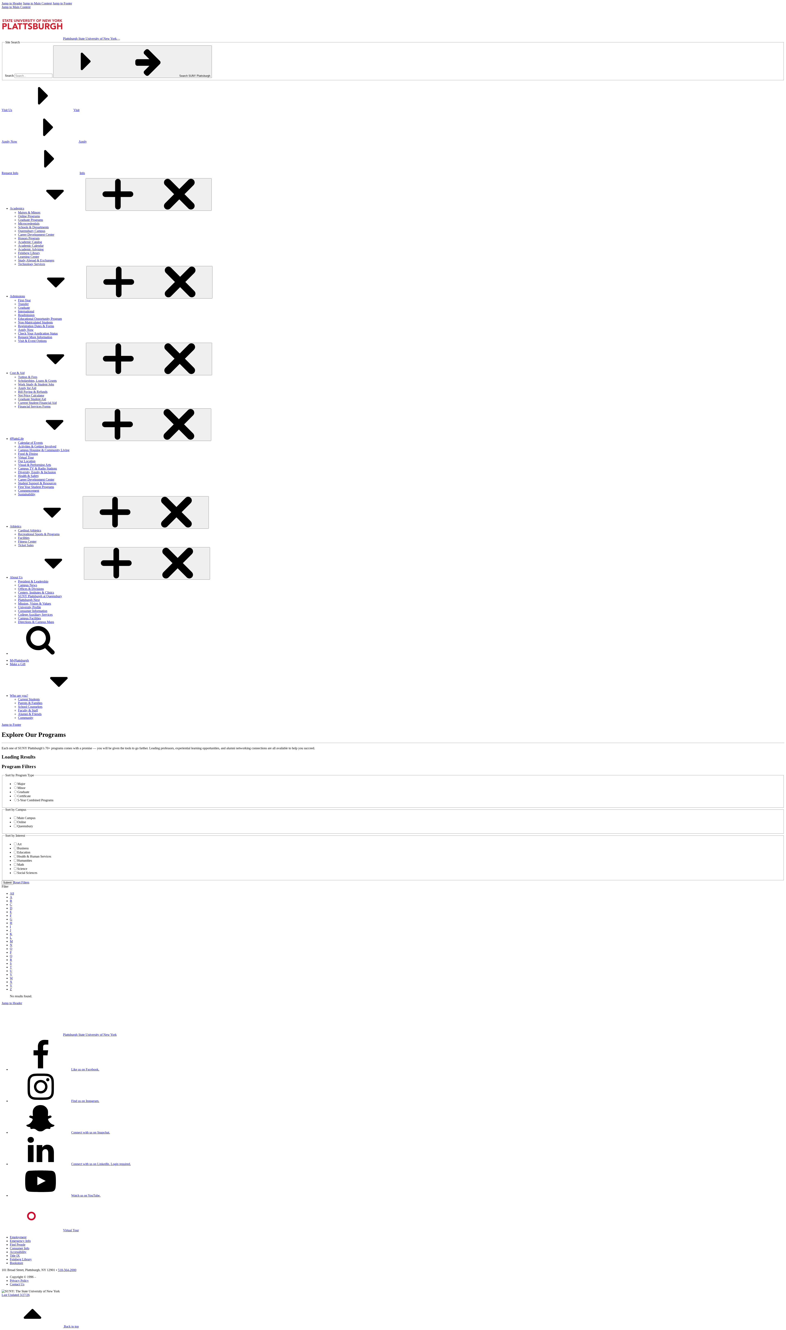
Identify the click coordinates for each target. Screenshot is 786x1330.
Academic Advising (31, 249)
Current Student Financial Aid (37, 403)
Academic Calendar (31, 245)
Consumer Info (19, 1248)
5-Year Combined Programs (35, 800)
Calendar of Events (30, 442)
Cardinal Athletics (29, 530)
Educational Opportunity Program (40, 318)
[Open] (149, 194)
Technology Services (31, 264)
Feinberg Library (29, 253)
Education (23, 852)
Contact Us (17, 1284)
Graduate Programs (30, 220)
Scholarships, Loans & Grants (37, 380)
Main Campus (26, 818)
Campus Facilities (29, 618)
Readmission (26, 315)
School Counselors (30, 706)
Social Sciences (27, 873)
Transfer (23, 304)
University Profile (29, 607)
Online (21, 822)
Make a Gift (17, 664)
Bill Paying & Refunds (32, 391)
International (26, 311)
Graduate (24, 307)
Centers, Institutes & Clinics (36, 592)
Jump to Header (12, 3)
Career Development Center (36, 234)
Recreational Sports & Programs (39, 534)
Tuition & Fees (27, 377)
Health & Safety (28, 476)
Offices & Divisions (31, 589)
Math (20, 864)
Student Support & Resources (37, 483)
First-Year (24, 300)
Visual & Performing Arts (34, 465)
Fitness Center (27, 541)
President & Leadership (33, 581)
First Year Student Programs (36, 487)
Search (9, 75)
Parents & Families (30, 703)
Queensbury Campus (31, 231)
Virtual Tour (26, 457)
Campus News (27, 585)
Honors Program (29, 238)
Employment (18, 1237)
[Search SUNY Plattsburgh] (40, 653)
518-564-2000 (67, 1270)
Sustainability (26, 494)
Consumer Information (32, 611)
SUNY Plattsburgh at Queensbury (40, 596)
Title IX (15, 1255)
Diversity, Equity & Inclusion (37, 472)
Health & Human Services (34, 856)
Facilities (23, 538)
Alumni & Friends (30, 714)
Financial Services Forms (34, 406)
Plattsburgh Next (29, 600)
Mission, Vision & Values (34, 603)
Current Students (29, 699)
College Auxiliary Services (35, 614)
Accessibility (18, 1252)
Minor (21, 788)
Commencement (28, 490)
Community (25, 717)
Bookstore (16, 1263)
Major (21, 784)
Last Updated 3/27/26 (16, 1295)
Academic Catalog (30, 242)
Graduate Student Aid (32, 399)
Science (22, 868)
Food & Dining (28, 453)
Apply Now (26, 329)
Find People (17, 1244)
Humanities (24, 860)
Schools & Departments (33, 227)
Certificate (24, 796)
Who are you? (19, 695)
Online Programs (29, 216)
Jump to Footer (62, 3)
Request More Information (35, 337)
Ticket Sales (26, 545)
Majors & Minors (29, 212)
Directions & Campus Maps (36, 622)
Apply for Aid (27, 388)
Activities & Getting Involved (37, 446)
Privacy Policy (19, 1280)
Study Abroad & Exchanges (36, 260)
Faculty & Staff (28, 710)
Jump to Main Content (37, 3)
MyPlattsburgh (19, 660)
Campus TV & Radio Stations (37, 468)
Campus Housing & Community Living (43, 450)
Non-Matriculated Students (35, 322)
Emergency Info (20, 1241)
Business (23, 848)
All (12, 893)
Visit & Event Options (32, 341)
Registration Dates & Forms (36, 326)
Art (19, 844)
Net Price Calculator (31, 395)
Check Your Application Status (38, 333)
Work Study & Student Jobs (36, 384)
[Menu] (118, 39)
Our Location (26, 461)
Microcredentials (29, 223)
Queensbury (25, 826)
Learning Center (28, 256)
